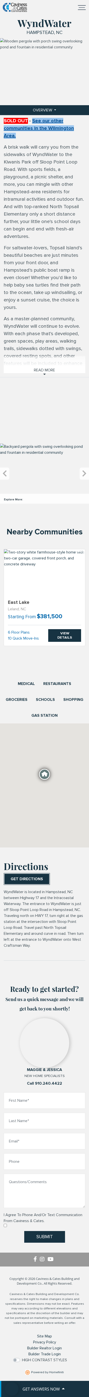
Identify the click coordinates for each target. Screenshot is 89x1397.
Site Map (44, 1336)
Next (84, 474)
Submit (44, 1237)
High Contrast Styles (44, 1360)
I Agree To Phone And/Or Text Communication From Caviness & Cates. (43, 1217)
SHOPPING (73, 699)
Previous (4, 474)
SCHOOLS (45, 699)
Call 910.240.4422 (44, 1083)
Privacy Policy (44, 1342)
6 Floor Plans (19, 632)
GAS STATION (44, 715)
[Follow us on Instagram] (43, 1259)
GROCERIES (16, 699)
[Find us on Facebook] (37, 1259)
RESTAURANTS (57, 683)
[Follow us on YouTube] (51, 1259)
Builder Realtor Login (44, 1348)
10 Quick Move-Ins (23, 638)
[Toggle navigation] (82, 7)
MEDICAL (26, 683)
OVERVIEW (43, 110)
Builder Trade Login (44, 1354)
